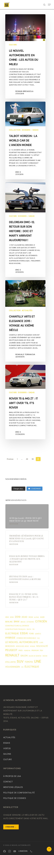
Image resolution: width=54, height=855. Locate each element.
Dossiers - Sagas (30, 130)
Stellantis (10, 662)
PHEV (21, 650)
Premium (35, 650)
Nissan (32, 646)
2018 (12, 617)
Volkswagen (12, 666)
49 (27, 459)
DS (34, 629)
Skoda (45, 656)
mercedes (10, 646)
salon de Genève (35, 656)
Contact (8, 781)
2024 (31, 617)
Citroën (41, 621)
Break (23, 622)
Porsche (27, 650)
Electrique (12, 633)
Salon (24, 655)
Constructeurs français (15, 629)
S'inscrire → (11, 827)
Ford (31, 633)
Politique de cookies (14, 798)
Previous (10, 459)
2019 (17, 616)
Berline (9, 621)
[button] (49, 4)
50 (33, 459)
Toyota (29, 661)
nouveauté (42, 646)
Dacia (29, 629)
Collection (15, 130)
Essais (6, 743)
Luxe (41, 642)
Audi (42, 617)
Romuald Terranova (25, 354)
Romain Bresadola (24, 91)
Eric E (18, 172)
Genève (38, 634)
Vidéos (7, 748)
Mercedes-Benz (22, 646)
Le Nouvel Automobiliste (21, 642)
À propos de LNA (12, 776)
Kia (38, 638)
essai (24, 633)
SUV (20, 661)
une (37, 661)
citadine (30, 622)
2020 (24, 617)
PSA (41, 650)
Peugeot (11, 650)
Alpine (36, 617)
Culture (13, 45)
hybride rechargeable (26, 638)
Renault (12, 655)
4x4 (7, 617)
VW (22, 667)
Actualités (27, 310)
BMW (16, 621)
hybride (10, 637)
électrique (32, 666)
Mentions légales (13, 787)
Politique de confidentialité (19, 792)
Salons (7, 754)
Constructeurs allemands (17, 626)
